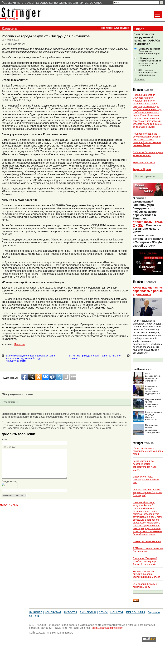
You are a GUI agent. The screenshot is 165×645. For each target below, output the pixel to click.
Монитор (116, 612)
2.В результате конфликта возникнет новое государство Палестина (149, 62)
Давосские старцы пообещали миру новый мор (146, 479)
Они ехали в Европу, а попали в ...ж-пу (145, 585)
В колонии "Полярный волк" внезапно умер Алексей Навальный (145, 561)
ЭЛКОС (68, 632)
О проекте (154, 612)
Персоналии (135, 612)
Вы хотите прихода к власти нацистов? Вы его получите (95, 357)
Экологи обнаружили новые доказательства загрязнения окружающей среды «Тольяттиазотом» (30, 358)
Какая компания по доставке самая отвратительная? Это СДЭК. (144, 465)
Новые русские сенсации (147, 541)
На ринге (35, 612)
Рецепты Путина (142, 169)
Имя (4, 439)
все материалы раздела (115, 28)
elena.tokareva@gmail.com (107, 627)
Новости (70, 612)
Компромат (53, 612)
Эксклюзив (88, 612)
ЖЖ (140, 225)
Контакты (34, 615)
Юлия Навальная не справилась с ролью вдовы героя (148, 291)
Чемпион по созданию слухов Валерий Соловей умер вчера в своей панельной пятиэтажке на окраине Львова (147, 139)
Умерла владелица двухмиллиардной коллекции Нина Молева (146, 574)
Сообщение (9, 447)
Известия (19, 344)
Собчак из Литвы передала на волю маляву (148, 154)
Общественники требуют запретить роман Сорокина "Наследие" (147, 492)
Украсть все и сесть (144, 162)
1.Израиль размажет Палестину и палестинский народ (149, 51)
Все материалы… (146, 176)
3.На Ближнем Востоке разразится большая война (148, 72)
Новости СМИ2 (9, 504)
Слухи (103, 612)
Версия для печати (15, 44)
